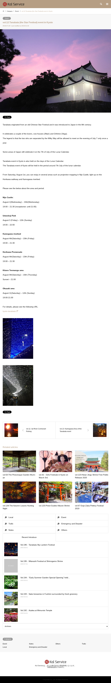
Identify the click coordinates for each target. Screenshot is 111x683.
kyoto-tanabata (9, 311)
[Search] (101, 4)
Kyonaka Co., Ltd (49, 679)
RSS (55, 671)
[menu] (107, 4)
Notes (11, 530)
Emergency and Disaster (71, 524)
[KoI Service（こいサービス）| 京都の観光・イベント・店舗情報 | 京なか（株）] (13, 4)
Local (11, 517)
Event (7, 18)
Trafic (11, 524)
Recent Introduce (29, 537)
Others (64, 530)
